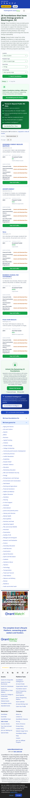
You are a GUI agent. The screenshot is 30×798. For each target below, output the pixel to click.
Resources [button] (4, 711)
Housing (5, 500)
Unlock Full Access (15, 388)
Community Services (9, 453)
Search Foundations (15, 76)
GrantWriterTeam (6, 719)
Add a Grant (4, 721)
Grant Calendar (20, 701)
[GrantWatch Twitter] (4, 3)
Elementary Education (9, 470)
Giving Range (5, 70)
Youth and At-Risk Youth (10, 586)
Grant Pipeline (20, 695)
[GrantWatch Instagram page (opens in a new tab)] (22, 672)
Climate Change (7, 445)
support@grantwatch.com (15, 749)
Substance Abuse (8, 562)
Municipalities (7, 518)
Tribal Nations (7, 575)
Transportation (7, 570)
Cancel (11, 795)
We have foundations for (11, 418)
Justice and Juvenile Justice (10, 510)
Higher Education (8, 494)
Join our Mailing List (6, 730)
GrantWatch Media (21, 733)
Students (5, 559)
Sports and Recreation (9, 556)
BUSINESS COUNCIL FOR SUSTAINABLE (11, 275)
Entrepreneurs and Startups (11, 478)
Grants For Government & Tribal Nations (7, 690)
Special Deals (4, 732)
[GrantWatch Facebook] (1, 3)
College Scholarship (8, 448)
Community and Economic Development (14, 451)
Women (5, 581)
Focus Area (5, 64)
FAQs (17, 736)
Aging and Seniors (8, 426)
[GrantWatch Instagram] (12, 3)
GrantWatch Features (22, 719)
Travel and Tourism (8, 573)
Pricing (18, 721)
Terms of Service (20, 724)
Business (5, 437)
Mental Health (7, 516)
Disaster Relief (7, 462)
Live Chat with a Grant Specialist (16, 412)
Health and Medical (8, 491)
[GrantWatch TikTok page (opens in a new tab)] (27, 672)
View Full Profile (14, 182)
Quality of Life (7, 535)
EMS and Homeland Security (11, 472)
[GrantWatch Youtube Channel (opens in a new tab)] (18, 672)
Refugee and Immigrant (10, 537)
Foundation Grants (6, 703)
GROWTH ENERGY (8, 189)
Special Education (8, 554)
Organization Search (22, 686)
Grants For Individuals (7, 686)
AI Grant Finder (20, 684)
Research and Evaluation (10, 540)
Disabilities (6, 459)
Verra (4, 232)
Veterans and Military (9, 578)
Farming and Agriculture (10, 486)
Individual (6, 505)
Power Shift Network (9, 319)
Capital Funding (7, 440)
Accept (18, 795)
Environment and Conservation (12, 481)
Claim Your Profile (21, 706)
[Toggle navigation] (24, 10)
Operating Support (8, 524)
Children (5, 443)
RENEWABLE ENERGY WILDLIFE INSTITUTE (13, 145)
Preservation (6, 532)
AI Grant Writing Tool (22, 704)
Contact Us (19, 716)
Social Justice (6, 551)
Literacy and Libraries (9, 513)
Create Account (6, 6)
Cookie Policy (13, 792)
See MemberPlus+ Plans (11, 126)
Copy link (12, 81)
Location (4, 53)
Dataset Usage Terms (22, 731)
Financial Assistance (8, 489)
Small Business (7, 548)
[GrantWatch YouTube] (9, 3)
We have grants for (9, 422)
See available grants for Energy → (15, 97)
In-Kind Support (7, 502)
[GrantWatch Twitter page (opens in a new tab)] (8, 672)
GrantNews (4, 714)
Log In (15, 6)
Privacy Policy (19, 726)
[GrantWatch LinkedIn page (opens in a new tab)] (12, 672)
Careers (18, 738)
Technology (6, 567)
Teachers (5, 565)
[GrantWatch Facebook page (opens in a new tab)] (3, 672)
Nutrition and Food (8, 521)
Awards (5, 432)
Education (6, 467)
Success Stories (5, 724)
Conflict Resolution (8, 456)
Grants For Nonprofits (7, 680)
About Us (18, 714)
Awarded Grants (5, 706)
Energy (5, 475)
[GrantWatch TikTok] (15, 3)
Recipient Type (6, 58)
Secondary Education (9, 546)
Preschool (6, 529)
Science (5, 543)
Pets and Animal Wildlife (10, 527)
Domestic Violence (8, 464)
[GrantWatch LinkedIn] (7, 3)
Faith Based (6, 483)
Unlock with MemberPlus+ (20, 166)
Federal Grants (5, 701)
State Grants (4, 698)
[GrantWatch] (12, 10)
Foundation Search (21, 688)
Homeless (6, 497)
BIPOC (5, 434)
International (7, 508)
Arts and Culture (7, 429)
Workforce (6, 583)
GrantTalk (3, 716)
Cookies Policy (20, 728)
